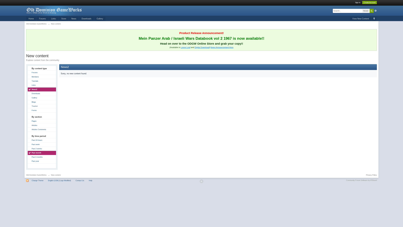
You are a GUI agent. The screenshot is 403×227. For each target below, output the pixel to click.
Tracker (35, 106)
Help (90, 180)
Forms (34, 110)
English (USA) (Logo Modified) (59, 180)
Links (53, 18)
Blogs (34, 102)
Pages (34, 121)
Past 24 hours (37, 140)
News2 (34, 89)
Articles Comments (39, 129)
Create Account (369, 2)
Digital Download (202, 47)
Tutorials (35, 81)
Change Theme (37, 180)
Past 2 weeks (37, 149)
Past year (35, 161)
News (73, 18)
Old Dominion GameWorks (36, 175)
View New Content (360, 18)
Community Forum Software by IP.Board (361, 180)
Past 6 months (37, 157)
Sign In (357, 2)
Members (35, 77)
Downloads (86, 18)
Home (31, 18)
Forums (42, 18)
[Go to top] (201, 181)
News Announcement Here (221, 47)
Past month (36, 153)
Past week (36, 144)
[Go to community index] (54, 10)
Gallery (100, 18)
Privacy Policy (371, 175)
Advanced (375, 10)
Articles (34, 125)
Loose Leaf (185, 47)
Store (63, 18)
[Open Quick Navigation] (374, 19)
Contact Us (80, 180)
